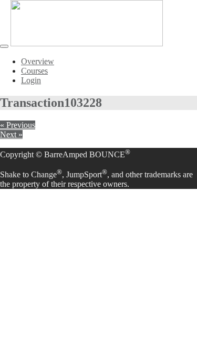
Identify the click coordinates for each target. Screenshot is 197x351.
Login (31, 80)
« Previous (17, 125)
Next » (11, 134)
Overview (37, 61)
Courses (34, 70)
